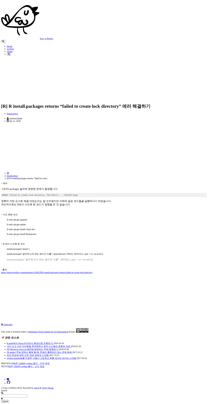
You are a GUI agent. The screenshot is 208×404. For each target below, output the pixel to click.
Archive (10, 49)
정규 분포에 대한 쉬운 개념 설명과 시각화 (28, 355)
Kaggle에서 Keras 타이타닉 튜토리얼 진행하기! (30, 343)
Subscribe (8, 324)
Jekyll (36, 388)
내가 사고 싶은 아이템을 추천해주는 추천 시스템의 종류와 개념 (39, 346)
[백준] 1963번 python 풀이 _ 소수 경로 (25, 366)
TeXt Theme (47, 388)
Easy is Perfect (46, 38)
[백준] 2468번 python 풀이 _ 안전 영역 (31, 363)
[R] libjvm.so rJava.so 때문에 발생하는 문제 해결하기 (33, 349)
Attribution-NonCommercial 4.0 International (48, 332)
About (9, 51)
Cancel (5, 401)
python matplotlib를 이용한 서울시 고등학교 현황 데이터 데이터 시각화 (42, 358)
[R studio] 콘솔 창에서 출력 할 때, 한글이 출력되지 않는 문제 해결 (39, 352)
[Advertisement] (86, 80)
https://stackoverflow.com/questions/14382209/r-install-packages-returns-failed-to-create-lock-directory (47, 272)
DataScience (12, 113)
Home (9, 46)
